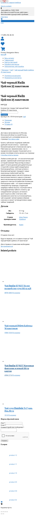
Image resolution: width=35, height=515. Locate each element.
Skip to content (6, 6)
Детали (7, 122)
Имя (3, 423)
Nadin (21, 225)
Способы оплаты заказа (9, 155)
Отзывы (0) (8, 124)
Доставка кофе (13, 139)
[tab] (19, 120)
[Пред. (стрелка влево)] (1, 513)
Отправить (4, 440)
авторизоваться (7, 246)
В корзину (4, 114)
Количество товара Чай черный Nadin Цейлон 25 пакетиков (15, 109)
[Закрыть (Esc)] (1, 511)
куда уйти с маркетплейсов (11, 3)
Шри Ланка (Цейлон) (23, 218)
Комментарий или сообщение (12, 427)
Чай (24, 117)
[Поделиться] (3, 511)
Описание (8, 120)
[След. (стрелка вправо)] (3, 513)
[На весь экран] (5, 511)
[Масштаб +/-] (7, 511)
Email (3, 425)
